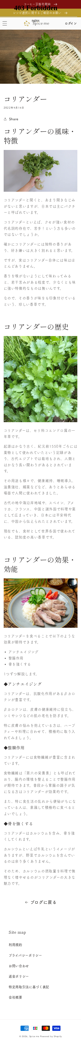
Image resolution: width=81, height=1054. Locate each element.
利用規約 (15, 944)
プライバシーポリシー (25, 955)
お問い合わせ (19, 966)
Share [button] (13, 119)
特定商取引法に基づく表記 (29, 987)
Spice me (34, 1036)
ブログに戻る (43, 902)
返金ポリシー (19, 976)
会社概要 (15, 997)
